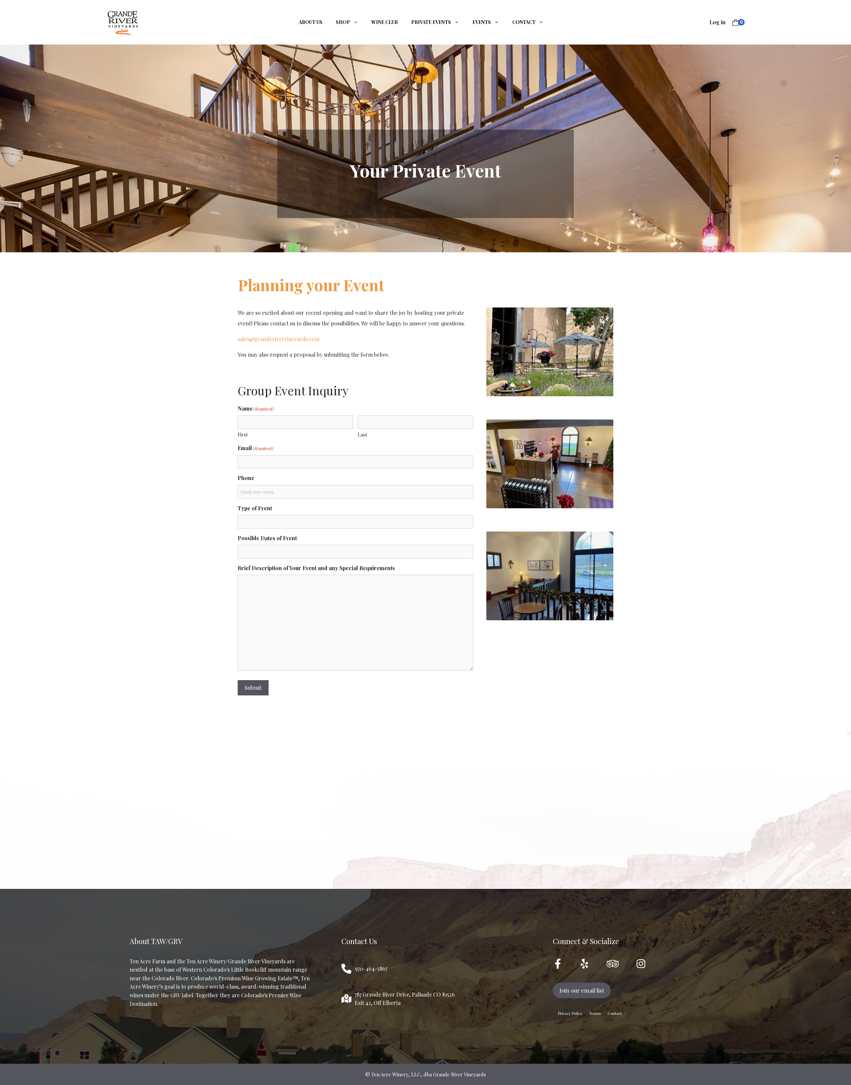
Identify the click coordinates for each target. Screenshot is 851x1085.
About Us (310, 22)
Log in (717, 22)
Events (481, 22)
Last (362, 434)
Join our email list (581, 990)
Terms (595, 1013)
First (243, 434)
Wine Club (384, 22)
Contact (524, 22)
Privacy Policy (570, 1013)
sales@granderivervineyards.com (278, 338)
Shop (343, 22)
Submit (253, 687)
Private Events (431, 22)
